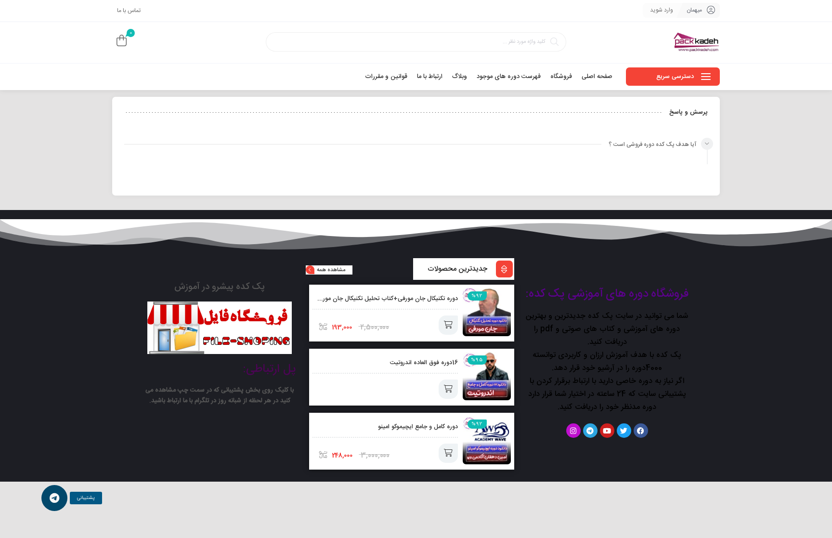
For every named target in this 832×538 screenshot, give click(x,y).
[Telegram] (590, 430)
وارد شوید (661, 10)
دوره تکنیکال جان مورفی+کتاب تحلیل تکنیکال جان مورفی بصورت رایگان (368, 299)
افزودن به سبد (448, 325)
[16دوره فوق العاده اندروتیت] (487, 376)
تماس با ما (129, 10)
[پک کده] (697, 42)
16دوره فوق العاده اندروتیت (424, 363)
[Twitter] (624, 430)
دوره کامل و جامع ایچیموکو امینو (418, 427)
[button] (54, 498)
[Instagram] (573, 430)
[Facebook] (641, 430)
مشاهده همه (331, 270)
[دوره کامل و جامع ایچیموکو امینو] (487, 440)
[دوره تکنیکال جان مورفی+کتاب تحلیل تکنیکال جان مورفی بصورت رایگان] (487, 312)
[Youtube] (607, 430)
